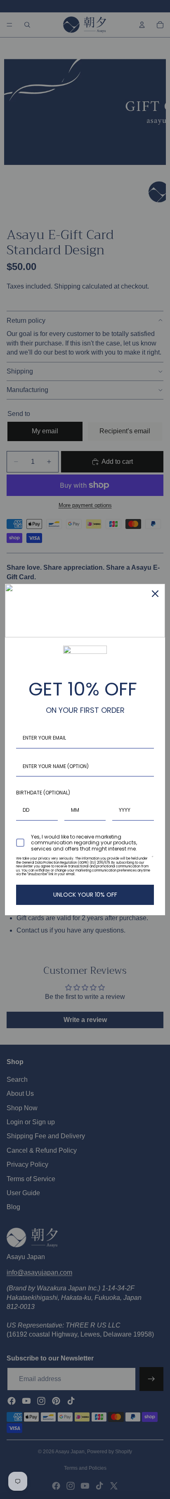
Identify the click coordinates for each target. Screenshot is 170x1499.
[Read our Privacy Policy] (152, 860)
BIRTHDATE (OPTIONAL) (43, 792)
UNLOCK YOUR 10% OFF (85, 894)
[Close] (155, 594)
